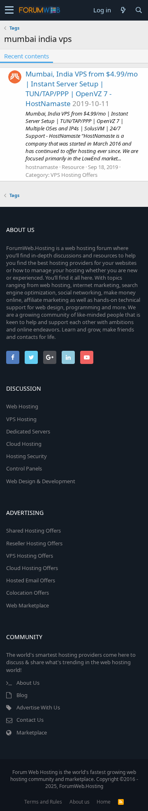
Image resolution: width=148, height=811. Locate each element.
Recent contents (26, 56)
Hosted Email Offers (30, 580)
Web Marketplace (27, 605)
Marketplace (31, 732)
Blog (22, 695)
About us (79, 801)
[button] (9, 10)
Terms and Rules (43, 801)
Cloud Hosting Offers (32, 568)
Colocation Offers (27, 592)
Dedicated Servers (28, 431)
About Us (27, 682)
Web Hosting (22, 406)
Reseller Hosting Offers (34, 543)
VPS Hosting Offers (74, 174)
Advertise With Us (38, 707)
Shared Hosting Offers (33, 530)
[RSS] (120, 801)
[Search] (138, 10)
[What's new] (123, 10)
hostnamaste (41, 167)
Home (104, 801)
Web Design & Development (40, 481)
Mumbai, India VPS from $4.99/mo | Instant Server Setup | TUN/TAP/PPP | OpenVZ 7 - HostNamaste (81, 88)
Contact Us (30, 719)
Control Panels (24, 468)
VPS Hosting (21, 419)
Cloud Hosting (24, 443)
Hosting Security (26, 456)
